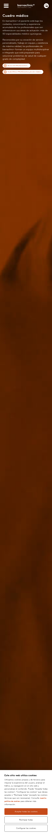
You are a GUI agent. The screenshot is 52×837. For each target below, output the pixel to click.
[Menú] (6, 6)
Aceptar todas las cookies (26, 811)
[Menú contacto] (46, 5)
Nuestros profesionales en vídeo (24, 72)
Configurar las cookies (26, 828)
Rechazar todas (26, 820)
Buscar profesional (18, 66)
